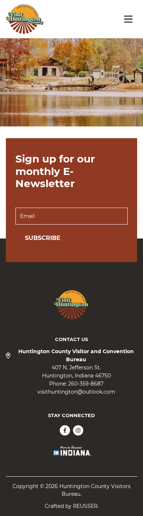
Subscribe (42, 237)
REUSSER (85, 506)
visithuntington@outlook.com (76, 391)
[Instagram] (78, 430)
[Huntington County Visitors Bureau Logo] (25, 19)
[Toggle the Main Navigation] (128, 19)
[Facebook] (65, 430)
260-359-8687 (85, 383)
